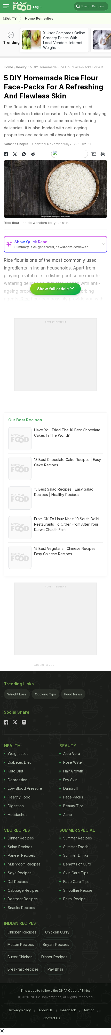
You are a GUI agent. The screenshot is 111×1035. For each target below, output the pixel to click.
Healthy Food (19, 797)
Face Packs (73, 797)
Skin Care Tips (75, 873)
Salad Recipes (20, 847)
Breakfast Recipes (23, 969)
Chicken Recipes (21, 932)
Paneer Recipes (21, 855)
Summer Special (77, 830)
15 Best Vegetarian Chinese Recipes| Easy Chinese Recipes (65, 551)
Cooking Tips (45, 694)
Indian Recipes (20, 923)
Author (89, 1010)
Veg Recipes (17, 830)
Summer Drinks (76, 855)
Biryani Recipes (56, 944)
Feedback (68, 1010)
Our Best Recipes (25, 419)
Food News (73, 694)
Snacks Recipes (21, 907)
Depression (17, 780)
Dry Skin (70, 780)
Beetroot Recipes (23, 899)
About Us (45, 1010)
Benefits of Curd (77, 864)
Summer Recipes (77, 838)
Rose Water (73, 762)
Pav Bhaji (55, 969)
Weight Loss (17, 694)
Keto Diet (15, 771)
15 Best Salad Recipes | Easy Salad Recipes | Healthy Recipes (63, 492)
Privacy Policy (20, 1010)
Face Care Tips (76, 881)
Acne (67, 814)
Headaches (17, 814)
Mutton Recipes (20, 944)
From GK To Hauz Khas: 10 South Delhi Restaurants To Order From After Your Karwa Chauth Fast (66, 524)
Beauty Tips (73, 806)
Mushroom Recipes (24, 864)
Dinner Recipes (21, 838)
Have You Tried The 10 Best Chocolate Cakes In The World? (67, 432)
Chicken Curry (57, 932)
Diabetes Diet (19, 762)
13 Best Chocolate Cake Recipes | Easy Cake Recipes (67, 462)
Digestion (16, 806)
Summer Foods (76, 847)
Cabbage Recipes (23, 890)
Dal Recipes (18, 881)
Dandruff (70, 788)
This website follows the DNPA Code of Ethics (55, 990)
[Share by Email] (93, 154)
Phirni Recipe (74, 899)
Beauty (10, 19)
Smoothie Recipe (77, 890)
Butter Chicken (20, 957)
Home (8, 67)
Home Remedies (39, 18)
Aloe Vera (71, 753)
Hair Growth (73, 771)
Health (12, 745)
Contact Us (51, 1018)
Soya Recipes (19, 873)
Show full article (53, 288)
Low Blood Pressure (25, 788)
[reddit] (32, 154)
